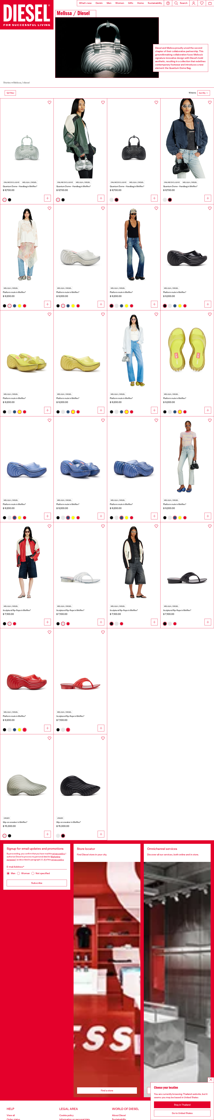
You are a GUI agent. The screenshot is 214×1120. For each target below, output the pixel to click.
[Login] (194, 3)
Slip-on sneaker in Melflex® (15, 822)
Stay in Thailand (182, 1104)
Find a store (107, 1090)
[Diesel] (27, 14)
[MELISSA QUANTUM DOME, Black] (133, 138)
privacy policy (58, 854)
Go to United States (182, 1113)
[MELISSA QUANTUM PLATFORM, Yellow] (80, 350)
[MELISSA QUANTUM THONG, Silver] (80, 562)
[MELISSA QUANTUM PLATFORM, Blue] (27, 456)
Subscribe (36, 883)
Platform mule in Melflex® (14, 292)
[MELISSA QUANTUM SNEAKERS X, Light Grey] (27, 774)
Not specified (43, 873)
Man (13, 873)
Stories (7, 82)
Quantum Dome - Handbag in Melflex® (20, 186)
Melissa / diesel (21, 82)
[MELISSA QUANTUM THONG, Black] (187, 562)
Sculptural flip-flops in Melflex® (17, 610)
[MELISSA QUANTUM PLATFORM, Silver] (80, 244)
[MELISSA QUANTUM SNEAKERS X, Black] (80, 774)
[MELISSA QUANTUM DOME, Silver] (27, 138)
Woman (25, 873)
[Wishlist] (202, 3)
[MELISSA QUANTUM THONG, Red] (80, 668)
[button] (168, 3)
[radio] (4, 199)
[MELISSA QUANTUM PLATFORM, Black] (187, 244)
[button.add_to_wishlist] (49, 102)
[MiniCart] (210, 3)
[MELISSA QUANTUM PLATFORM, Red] (27, 668)
